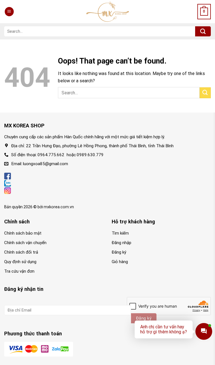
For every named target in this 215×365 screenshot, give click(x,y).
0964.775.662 (51, 154)
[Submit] (203, 31)
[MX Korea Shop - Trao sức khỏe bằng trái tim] (107, 11)
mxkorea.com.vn (59, 207)
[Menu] (9, 11)
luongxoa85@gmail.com (45, 163)
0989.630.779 (90, 154)
